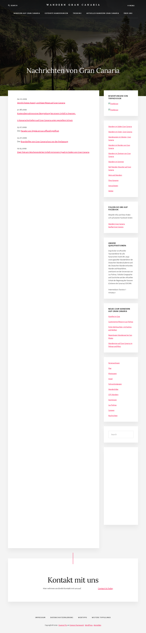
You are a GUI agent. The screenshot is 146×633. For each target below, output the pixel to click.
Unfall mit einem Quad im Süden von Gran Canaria (67, 152)
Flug (109, 368)
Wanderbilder (113, 389)
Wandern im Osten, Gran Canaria (120, 132)
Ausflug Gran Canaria (115, 227)
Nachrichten (112, 416)
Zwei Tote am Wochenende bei (31, 152)
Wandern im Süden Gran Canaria (120, 126)
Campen (111, 410)
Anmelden (97, 625)
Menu (132, 6)
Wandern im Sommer (116, 162)
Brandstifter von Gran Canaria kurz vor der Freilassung (44, 141)
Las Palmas (112, 405)
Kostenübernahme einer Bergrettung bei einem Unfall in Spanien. (46, 113)
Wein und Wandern (115, 175)
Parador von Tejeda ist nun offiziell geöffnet (40, 131)
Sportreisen (112, 400)
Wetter (110, 191)
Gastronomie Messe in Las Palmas (120, 322)
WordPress (89, 625)
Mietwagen (112, 374)
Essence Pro (63, 625)
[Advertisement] (73, 35)
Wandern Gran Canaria (73, 4)
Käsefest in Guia (114, 316)
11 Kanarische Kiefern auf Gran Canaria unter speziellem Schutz (45, 120)
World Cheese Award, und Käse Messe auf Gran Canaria (41, 103)
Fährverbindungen (115, 384)
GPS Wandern (113, 395)
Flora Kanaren (113, 180)
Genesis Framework (77, 625)
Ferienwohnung (114, 363)
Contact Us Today (105, 588)
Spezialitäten (113, 186)
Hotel (110, 379)
